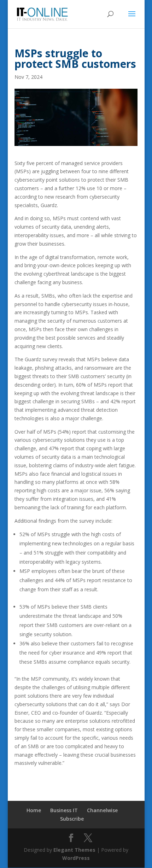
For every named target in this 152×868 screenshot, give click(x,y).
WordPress (76, 858)
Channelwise (102, 810)
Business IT (64, 810)
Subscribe (72, 818)
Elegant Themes (74, 849)
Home (34, 810)
